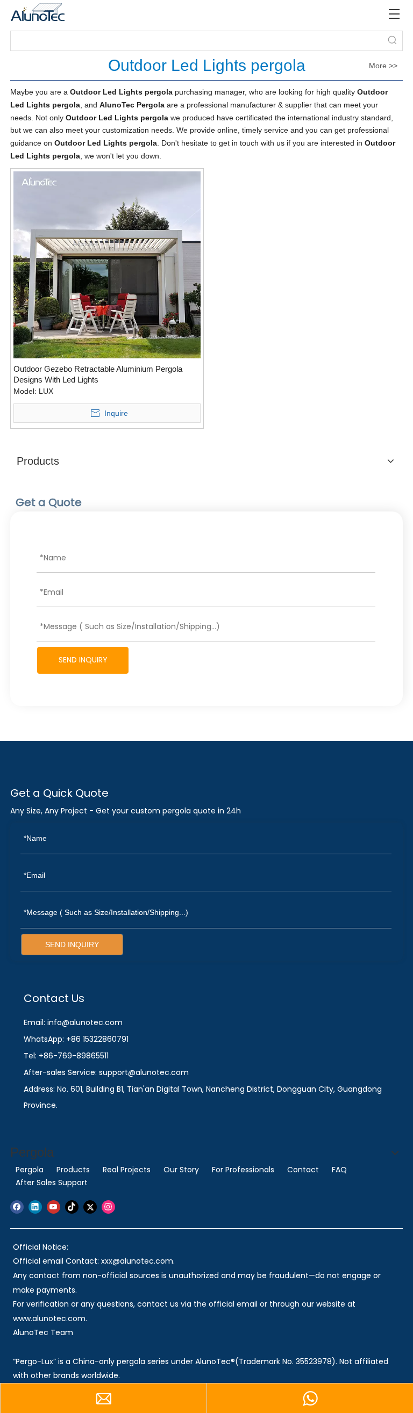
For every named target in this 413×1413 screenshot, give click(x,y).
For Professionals (243, 1169)
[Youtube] (53, 1207)
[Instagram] (108, 1207)
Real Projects (127, 1169)
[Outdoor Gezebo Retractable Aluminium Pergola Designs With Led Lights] (107, 264)
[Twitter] (90, 1207)
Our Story (181, 1169)
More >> (383, 65)
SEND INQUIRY (83, 659)
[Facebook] (17, 1207)
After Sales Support (52, 1182)
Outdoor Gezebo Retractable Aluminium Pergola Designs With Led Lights (97, 374)
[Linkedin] (35, 1207)
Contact (303, 1169)
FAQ (339, 1169)
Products (73, 1169)
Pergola (30, 1169)
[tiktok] (72, 1207)
